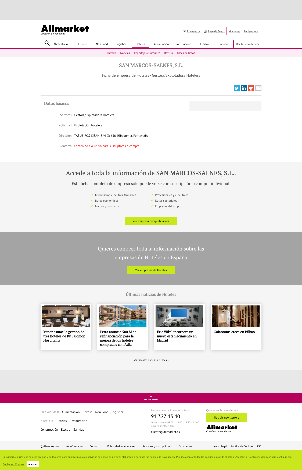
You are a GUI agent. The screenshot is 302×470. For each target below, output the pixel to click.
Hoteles (140, 44)
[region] (151, 460)
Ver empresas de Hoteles (151, 270)
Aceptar (32, 464)
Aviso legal (220, 446)
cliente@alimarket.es (165, 432)
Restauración (161, 44)
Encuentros (193, 31)
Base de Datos (216, 31)
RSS (259, 446)
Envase (82, 44)
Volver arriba (151, 399)
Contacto (95, 446)
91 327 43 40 (165, 416)
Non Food (102, 44)
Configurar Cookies (13, 464)
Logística (121, 44)
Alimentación (61, 44)
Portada (111, 53)
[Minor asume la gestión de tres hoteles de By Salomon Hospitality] (66, 327)
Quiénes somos (50, 446)
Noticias (125, 53)
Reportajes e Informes (147, 53)
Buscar (47, 43)
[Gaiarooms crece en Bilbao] (236, 327)
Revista (168, 53)
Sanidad (224, 44)
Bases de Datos (186, 53)
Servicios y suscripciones (157, 446)
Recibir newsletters (247, 44)
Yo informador (74, 446)
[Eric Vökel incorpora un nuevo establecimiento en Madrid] (179, 327)
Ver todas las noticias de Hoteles (151, 359)
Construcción (183, 44)
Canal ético (185, 446)
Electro (204, 44)
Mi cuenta (234, 31)
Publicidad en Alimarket (121, 446)
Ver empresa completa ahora (151, 221)
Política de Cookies (242, 446)
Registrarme (251, 31)
